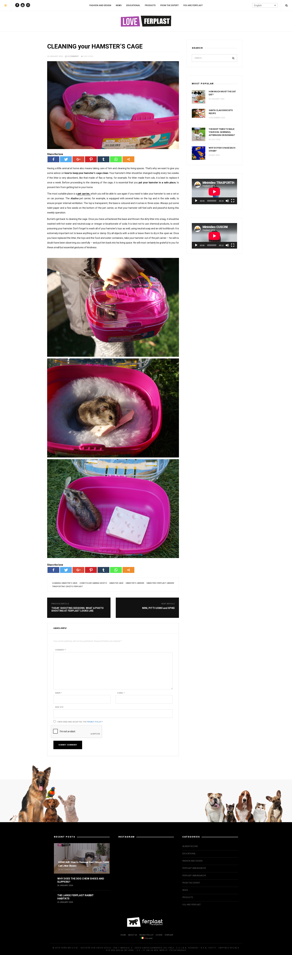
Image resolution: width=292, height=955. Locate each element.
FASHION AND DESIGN (100, 5)
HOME (123, 935)
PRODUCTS (150, 5)
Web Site (59, 707)
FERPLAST (169, 935)
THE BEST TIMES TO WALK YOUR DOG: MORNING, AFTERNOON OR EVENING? (222, 132)
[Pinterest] (91, 159)
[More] (128, 159)
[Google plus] (78, 159)
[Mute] (227, 200)
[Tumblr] (103, 159)
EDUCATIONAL (133, 5)
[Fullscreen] (232, 200)
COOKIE (159, 935)
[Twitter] (66, 159)
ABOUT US (132, 935)
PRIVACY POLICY (146, 935)
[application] (214, 191)
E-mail (121, 693)
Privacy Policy (94, 722)
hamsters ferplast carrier (160, 583)
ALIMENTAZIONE (190, 846)
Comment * (60, 650)
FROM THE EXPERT (169, 5)
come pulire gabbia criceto (93, 583)
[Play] (196, 200)
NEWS (119, 5)
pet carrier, (84, 193)
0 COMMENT (73, 56)
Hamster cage (116, 583)
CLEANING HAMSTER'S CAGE (64, 583)
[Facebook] (53, 159)
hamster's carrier (135, 583)
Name (58, 693)
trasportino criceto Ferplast (67, 586)
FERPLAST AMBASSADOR (194, 868)
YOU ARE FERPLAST (193, 5)
